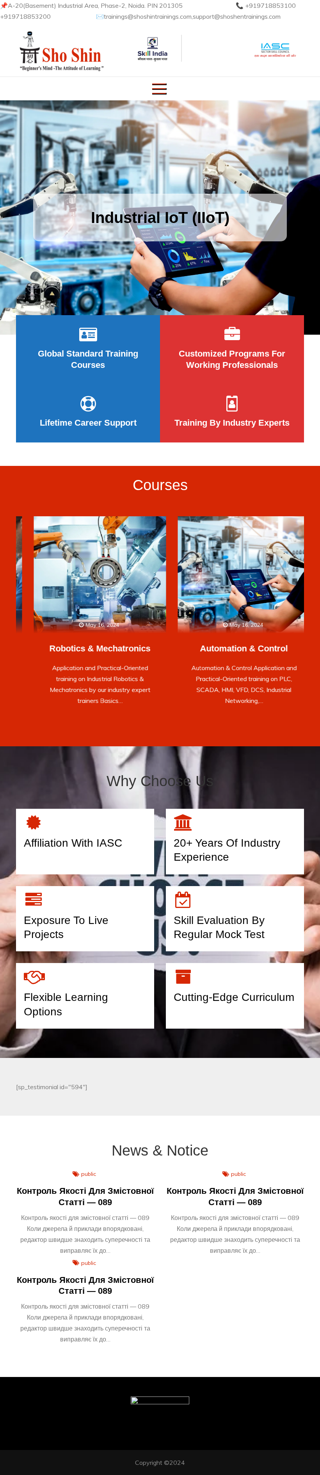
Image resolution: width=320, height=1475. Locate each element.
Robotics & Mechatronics (88, 648)
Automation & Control (232, 648)
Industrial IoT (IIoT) (160, 217)
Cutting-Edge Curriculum (234, 997)
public (88, 1173)
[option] (160, 217)
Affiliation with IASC (73, 843)
